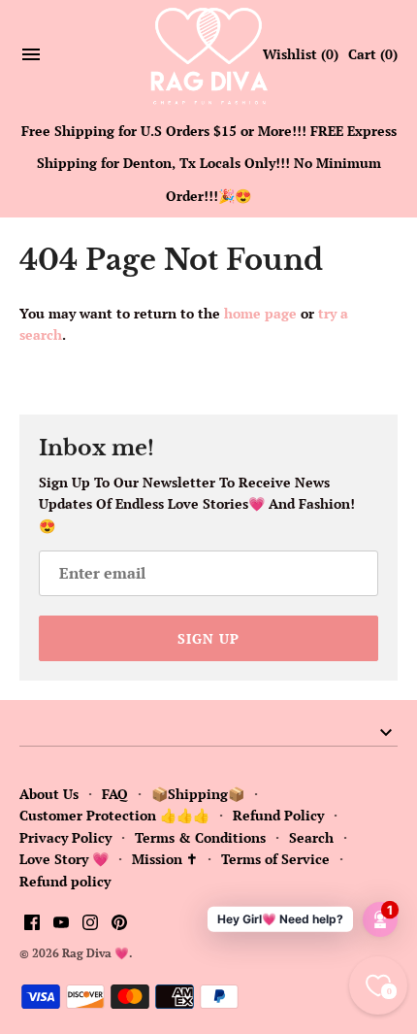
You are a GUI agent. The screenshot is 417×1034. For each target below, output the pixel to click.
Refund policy (65, 881)
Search (311, 837)
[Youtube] (61, 924)
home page (260, 313)
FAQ (115, 793)
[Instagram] (90, 924)
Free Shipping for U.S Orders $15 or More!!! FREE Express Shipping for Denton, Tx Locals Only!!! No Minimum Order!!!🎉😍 (209, 163)
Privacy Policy (65, 837)
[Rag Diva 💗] (209, 55)
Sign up (208, 638)
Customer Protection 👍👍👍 (114, 815)
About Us (49, 793)
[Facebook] (32, 924)
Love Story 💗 (64, 859)
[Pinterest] (119, 924)
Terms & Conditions (200, 837)
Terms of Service (275, 859)
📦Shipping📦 (197, 793)
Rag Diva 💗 (95, 953)
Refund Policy (278, 815)
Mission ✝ (165, 859)
